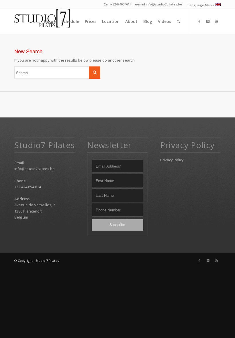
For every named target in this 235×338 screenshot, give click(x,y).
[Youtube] (216, 21)
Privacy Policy (172, 159)
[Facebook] (199, 21)
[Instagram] (207, 21)
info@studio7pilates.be (34, 168)
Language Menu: (202, 5)
